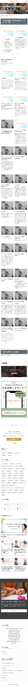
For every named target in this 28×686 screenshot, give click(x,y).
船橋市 (9, 492)
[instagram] (15, 443)
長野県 (4, 494)
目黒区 (9, 483)
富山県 (13, 630)
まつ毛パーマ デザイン (7, 466)
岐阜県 (16, 475)
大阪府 (10, 475)
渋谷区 (23, 480)
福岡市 (22, 490)
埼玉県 (22, 473)
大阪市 (4, 475)
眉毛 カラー (22, 483)
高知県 (18, 639)
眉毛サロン (4, 651)
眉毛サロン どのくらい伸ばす (8, 485)
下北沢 (4, 453)
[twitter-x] (13, 443)
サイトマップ (4, 680)
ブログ (4, 468)
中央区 (17, 468)
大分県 (20, 641)
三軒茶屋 (4, 455)
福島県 (4, 492)
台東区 (4, 473)
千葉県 (21, 471)
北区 (3, 471)
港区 (3, 483)
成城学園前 (10, 453)
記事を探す (4, 668)
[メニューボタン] (26, 1)
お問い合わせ (4, 675)
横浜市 (4, 480)
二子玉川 (17, 453)
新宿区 (9, 478)
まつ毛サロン (4, 653)
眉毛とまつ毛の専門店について (8, 663)
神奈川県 (4, 490)
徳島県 (13, 639)
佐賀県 (18, 641)
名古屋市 (9, 473)
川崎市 (21, 475)
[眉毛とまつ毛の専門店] (14, 1)
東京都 (15, 478)
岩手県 (14, 628)
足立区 (21, 492)
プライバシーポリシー (6, 665)
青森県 (9, 628)
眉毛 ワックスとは (19, 487)
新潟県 (10, 630)
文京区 (4, 478)
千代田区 (9, 471)
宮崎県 (13, 641)
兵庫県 (11, 636)
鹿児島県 (13, 642)
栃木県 (12, 631)
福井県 (17, 490)
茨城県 (9, 631)
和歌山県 (19, 636)
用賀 (9, 455)
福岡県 (8, 641)
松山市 (21, 478)
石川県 (15, 630)
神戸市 (11, 490)
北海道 (7, 628)
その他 (12, 463)
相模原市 (15, 483)
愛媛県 (15, 639)
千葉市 (16, 471)
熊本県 (10, 641)
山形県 (19, 628)
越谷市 (15, 492)
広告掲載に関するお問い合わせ (8, 672)
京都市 (24, 468)
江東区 (17, 480)
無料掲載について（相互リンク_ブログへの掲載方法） (12, 670)
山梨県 (16, 631)
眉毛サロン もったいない (8, 487)
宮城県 (16, 628)
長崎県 (15, 641)
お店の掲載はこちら (14, 439)
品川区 (16, 473)
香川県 (10, 639)
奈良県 (16, 636)
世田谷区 (4, 10)
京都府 (14, 636)
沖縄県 (15, 642)
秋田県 (12, 628)
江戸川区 (10, 480)
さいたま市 (5, 463)
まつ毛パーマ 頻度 (18, 466)
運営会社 (4, 677)
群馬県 (14, 631)
